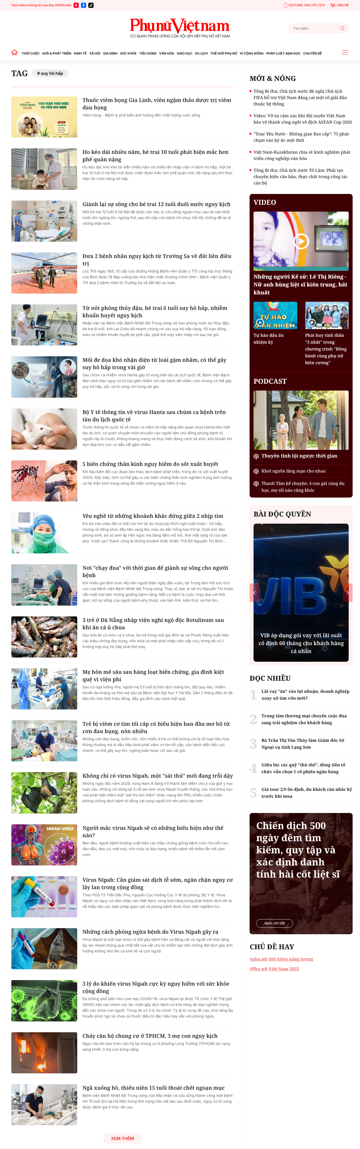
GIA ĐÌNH (110, 53)
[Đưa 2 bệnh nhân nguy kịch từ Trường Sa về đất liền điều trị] (44, 273)
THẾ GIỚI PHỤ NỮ (223, 53)
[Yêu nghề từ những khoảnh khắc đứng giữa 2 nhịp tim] (44, 532)
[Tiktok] (91, 5)
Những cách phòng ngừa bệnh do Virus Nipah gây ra (150, 931)
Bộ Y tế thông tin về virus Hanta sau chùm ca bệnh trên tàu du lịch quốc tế (154, 415)
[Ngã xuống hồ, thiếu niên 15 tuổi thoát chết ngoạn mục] (44, 1104)
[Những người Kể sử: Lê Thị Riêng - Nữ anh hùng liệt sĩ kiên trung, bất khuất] (301, 241)
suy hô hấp (52, 73)
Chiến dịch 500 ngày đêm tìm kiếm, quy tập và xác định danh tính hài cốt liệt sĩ (298, 850)
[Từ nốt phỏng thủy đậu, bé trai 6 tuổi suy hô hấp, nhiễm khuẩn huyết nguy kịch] (44, 324)
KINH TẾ (80, 53)
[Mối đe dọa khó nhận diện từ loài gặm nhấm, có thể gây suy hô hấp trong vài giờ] (44, 376)
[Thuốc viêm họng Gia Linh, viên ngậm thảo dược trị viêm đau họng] (44, 117)
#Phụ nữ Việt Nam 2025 (274, 968)
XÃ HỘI (94, 53)
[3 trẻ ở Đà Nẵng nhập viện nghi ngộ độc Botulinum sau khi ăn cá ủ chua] (44, 637)
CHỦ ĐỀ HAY (272, 946)
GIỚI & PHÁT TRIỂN (56, 53)
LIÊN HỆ (343, 5)
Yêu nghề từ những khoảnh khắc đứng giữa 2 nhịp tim (152, 515)
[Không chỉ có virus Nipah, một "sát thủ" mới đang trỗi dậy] (44, 792)
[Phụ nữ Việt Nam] (180, 28)
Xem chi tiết (274, 923)
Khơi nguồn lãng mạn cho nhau (293, 471)
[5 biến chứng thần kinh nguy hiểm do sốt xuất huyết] (44, 481)
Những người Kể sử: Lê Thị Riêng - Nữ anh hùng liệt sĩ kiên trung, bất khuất (300, 284)
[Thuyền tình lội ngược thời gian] (301, 420)
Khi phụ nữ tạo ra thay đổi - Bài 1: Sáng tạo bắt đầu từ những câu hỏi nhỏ (301, 643)
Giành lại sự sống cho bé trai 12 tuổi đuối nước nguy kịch (156, 204)
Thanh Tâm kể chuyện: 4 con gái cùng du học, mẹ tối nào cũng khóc (302, 486)
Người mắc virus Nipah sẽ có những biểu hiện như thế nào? (152, 831)
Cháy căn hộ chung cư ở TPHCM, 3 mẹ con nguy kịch (150, 1035)
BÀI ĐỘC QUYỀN (282, 513)
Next (348, 592)
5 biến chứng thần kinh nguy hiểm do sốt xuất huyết (150, 464)
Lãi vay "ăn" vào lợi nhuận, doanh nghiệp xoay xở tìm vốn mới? (305, 694)
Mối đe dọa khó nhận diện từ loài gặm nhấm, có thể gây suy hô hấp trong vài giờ (154, 363)
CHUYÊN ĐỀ (312, 53)
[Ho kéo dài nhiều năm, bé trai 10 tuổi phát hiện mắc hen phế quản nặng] (44, 168)
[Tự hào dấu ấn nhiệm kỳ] (275, 315)
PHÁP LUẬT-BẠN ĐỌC (283, 53)
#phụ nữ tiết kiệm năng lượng (281, 959)
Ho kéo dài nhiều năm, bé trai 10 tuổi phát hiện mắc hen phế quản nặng (155, 155)
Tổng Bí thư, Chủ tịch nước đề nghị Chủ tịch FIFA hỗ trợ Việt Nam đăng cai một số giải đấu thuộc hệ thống (300, 97)
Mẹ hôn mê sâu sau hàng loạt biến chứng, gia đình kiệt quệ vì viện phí (153, 675)
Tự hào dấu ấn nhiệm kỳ (269, 338)
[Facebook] (83, 5)
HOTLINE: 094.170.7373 (307, 5)
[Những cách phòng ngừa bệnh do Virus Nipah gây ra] (44, 948)
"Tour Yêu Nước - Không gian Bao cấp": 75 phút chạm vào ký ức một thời (301, 137)
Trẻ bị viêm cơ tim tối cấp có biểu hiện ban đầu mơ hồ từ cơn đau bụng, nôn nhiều (156, 727)
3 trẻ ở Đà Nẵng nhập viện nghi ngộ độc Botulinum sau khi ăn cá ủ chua (153, 623)
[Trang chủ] (15, 53)
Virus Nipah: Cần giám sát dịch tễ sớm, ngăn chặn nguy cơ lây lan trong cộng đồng (157, 883)
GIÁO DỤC (184, 53)
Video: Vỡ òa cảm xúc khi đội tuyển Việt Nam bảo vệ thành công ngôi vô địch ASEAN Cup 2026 (303, 119)
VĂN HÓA (166, 53)
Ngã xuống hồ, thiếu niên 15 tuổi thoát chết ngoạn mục (153, 1087)
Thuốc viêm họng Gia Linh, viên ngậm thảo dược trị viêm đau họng (156, 103)
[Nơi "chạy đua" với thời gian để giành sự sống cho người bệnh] (44, 584)
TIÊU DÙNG (148, 53)
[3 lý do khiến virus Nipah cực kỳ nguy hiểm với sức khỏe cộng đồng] (44, 1000)
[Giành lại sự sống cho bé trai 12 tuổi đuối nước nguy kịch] (44, 221)
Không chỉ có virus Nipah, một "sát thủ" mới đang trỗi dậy (157, 775)
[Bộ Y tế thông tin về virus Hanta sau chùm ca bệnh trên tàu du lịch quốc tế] (44, 429)
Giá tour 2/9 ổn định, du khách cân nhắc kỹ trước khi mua (306, 792)
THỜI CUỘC (31, 53)
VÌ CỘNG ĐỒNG (252, 53)
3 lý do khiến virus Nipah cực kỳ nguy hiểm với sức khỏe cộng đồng (155, 987)
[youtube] (76, 5)
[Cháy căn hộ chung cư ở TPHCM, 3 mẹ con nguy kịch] (44, 1052)
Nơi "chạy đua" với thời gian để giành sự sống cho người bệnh (155, 571)
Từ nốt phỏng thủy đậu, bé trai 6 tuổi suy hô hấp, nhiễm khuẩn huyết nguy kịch (154, 311)
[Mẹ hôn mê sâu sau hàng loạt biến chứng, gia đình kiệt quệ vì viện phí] (44, 688)
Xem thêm (122, 1138)
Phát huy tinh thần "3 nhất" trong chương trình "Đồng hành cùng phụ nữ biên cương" (326, 349)
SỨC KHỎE (128, 53)
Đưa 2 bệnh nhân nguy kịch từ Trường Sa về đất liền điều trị (156, 259)
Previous (254, 592)
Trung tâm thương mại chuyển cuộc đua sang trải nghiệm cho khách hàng (304, 719)
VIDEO (265, 202)
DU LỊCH (201, 53)
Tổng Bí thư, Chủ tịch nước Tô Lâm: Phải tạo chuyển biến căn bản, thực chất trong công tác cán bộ (301, 176)
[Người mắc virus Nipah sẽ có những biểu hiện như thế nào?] (44, 844)
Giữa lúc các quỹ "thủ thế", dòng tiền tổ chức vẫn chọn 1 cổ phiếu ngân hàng (303, 768)
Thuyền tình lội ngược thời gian (299, 456)
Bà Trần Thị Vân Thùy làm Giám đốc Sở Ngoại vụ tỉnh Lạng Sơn (302, 743)
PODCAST (270, 381)
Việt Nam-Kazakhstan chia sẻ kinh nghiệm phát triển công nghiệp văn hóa (302, 155)
